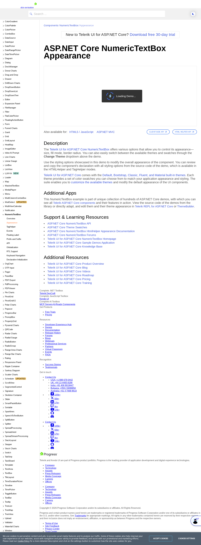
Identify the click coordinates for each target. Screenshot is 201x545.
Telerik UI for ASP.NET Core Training (69, 282)
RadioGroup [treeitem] (10, 346)
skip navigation (27, 7)
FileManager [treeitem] (10, 107)
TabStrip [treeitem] (8, 456)
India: (62, 385)
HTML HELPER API (183, 132)
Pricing (48, 315)
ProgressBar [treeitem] (10, 313)
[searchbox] (96, 14)
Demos (48, 327)
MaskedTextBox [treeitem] (12, 185)
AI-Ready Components (64, 304)
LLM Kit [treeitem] (11, 173)
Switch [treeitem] (8, 452)
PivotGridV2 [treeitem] (10, 300)
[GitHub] (52, 414)
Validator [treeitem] (9, 522)
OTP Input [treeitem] (9, 268)
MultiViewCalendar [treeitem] (13, 206)
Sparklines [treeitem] (9, 411)
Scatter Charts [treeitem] (11, 374)
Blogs (48, 338)
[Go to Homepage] (35, 7)
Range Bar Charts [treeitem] (13, 354)
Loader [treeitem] (8, 177)
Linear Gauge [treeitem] (11, 161)
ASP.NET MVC (106, 131)
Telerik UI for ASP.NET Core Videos (68, 271)
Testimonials (51, 367)
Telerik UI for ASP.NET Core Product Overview (75, 263)
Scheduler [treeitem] (15, 378)
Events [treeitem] (10, 231)
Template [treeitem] (9, 465)
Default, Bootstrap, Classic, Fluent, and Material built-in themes (143, 175)
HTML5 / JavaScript (81, 131)
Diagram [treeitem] (9, 58)
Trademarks (80, 515)
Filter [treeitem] (7, 112)
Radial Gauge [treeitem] (11, 337)
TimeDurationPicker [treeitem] (14, 481)
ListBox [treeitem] (8, 165)
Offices (48, 482)
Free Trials (50, 312)
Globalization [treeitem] (12, 247)
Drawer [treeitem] (8, 79)
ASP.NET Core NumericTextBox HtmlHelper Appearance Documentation (91, 231)
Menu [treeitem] (7, 194)
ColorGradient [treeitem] (11, 21)
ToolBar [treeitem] (8, 498)
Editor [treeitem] (7, 99)
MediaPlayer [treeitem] (10, 190)
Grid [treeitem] (7, 136)
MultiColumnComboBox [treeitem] (15, 198)
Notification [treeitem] (10, 210)
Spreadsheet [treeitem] (10, 432)
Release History (53, 333)
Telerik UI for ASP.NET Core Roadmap (70, 275)
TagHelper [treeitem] (11, 227)
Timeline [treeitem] (8, 485)
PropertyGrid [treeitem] (10, 321)
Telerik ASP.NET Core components (74, 202)
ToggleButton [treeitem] (10, 493)
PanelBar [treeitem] (9, 276)
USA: (62, 380)
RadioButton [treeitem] (10, 342)
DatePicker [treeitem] (10, 46)
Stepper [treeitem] (8, 444)
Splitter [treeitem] (8, 424)
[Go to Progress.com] (48, 455)
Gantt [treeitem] (7, 132)
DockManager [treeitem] (11, 66)
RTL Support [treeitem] (12, 251)
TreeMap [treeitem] (9, 510)
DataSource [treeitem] (10, 38)
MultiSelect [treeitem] (15, 202)
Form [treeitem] (7, 124)
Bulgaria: (63, 388)
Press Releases (53, 473)
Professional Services (55, 344)
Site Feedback (52, 526)
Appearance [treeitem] (12, 222)
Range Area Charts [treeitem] (13, 350)
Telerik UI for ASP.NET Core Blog (67, 267)
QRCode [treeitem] (9, 329)
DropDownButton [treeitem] (12, 87)
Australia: (64, 391)
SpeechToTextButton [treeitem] (14, 415)
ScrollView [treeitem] (9, 383)
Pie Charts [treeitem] (9, 292)
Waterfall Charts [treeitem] (12, 526)
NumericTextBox (69, 25)
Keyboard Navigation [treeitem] (16, 255)
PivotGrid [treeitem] (9, 296)
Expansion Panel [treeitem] (12, 103)
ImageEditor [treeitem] (10, 149)
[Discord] (52, 417)
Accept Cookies (160, 538)
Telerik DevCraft (47, 293)
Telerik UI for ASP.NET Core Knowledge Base (74, 246)
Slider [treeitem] (7, 399)
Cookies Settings (186, 538)
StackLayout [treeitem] (10, 440)
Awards (49, 471)
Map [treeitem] (7, 181)
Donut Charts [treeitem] (11, 71)
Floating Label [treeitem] (13, 235)
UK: (61, 382)
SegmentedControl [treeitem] (13, 387)
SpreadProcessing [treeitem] (13, 428)
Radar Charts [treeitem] (11, 333)
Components (51, 25)
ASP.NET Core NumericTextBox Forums (71, 235)
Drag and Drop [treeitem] (11, 75)
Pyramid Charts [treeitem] (12, 325)
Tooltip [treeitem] (8, 502)
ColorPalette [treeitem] (10, 25)
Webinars (49, 341)
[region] (100, 538)
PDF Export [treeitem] (10, 280)
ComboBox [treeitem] (10, 34)
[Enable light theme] (193, 14)
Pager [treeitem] (7, 272)
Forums (49, 335)
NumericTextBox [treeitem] (13, 214)
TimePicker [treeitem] (10, 489)
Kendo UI (44, 299)
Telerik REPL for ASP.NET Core (154, 206)
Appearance (87, 25)
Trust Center (51, 531)
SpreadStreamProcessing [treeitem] (16, 436)
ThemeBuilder (185, 206)
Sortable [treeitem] (8, 407)
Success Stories (53, 364)
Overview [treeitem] (11, 218)
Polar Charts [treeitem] (10, 305)
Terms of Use (51, 523)
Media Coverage (53, 476)
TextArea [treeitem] (9, 469)
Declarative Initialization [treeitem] (17, 259)
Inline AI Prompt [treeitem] (12, 153)
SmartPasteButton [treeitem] (13, 403)
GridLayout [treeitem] (10, 140)
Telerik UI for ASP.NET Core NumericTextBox (79, 149)
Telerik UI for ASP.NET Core (62, 175)
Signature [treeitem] (9, 391)
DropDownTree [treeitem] (11, 95)
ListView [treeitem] (8, 169)
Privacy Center (52, 529)
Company (50, 465)
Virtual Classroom (53, 349)
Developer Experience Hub (58, 324)
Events (48, 352)
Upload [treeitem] (8, 518)
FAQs (48, 355)
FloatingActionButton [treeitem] (14, 120)
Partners (49, 346)
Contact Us (50, 377)
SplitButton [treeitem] (9, 420)
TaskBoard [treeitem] (9, 461)
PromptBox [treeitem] (10, 317)
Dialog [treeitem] (8, 62)
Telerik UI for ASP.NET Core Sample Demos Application (81, 242)
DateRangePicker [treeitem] (13, 50)
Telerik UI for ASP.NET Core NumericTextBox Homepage (81, 238)
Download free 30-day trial (152, 34)
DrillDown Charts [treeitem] (12, 83)
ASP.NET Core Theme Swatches (67, 227)
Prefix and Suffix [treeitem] (14, 239)
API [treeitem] (8, 243)
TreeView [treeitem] (9, 514)
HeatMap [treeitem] (9, 144)
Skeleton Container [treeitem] (13, 395)
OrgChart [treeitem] (9, 264)
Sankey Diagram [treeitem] (12, 370)
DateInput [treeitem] (9, 42)
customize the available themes (91, 182)
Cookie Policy (23, 541)
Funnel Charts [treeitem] (11, 128)
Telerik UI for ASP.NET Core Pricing (68, 279)
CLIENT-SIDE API (156, 132)
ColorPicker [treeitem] (10, 29)
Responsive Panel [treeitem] (13, 362)
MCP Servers (46, 304)
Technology (50, 468)
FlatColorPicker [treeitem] (12, 116)
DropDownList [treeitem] (11, 91)
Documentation (52, 330)
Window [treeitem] (8, 530)
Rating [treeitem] (8, 358)
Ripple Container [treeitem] (12, 366)
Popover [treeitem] (8, 309)
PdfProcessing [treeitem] (11, 284)
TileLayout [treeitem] (9, 477)
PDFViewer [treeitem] (10, 288)
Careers (49, 479)
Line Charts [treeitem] (10, 157)
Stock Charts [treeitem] (11, 448)
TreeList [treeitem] (8, 506)
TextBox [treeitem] (8, 473)
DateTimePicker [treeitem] (12, 54)
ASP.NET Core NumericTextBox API (69, 223)
